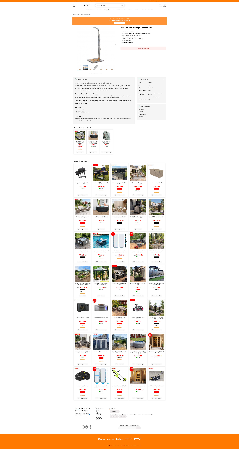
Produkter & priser (99, 414)
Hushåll (130, 10)
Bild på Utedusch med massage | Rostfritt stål (95, 73)
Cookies (97, 419)
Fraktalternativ (99, 415)
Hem (74, 14)
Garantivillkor (98, 413)
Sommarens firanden (119, 10)
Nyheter (99, 10)
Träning (150, 10)
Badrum (143, 10)
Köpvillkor (98, 410)
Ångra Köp (98, 412)
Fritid (136, 10)
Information (150, 0)
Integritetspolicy (99, 418)
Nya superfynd (90, 10)
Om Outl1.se (98, 417)
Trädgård (107, 10)
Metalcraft (141, 111)
